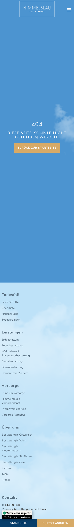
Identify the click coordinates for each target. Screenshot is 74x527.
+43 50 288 (12, 505)
